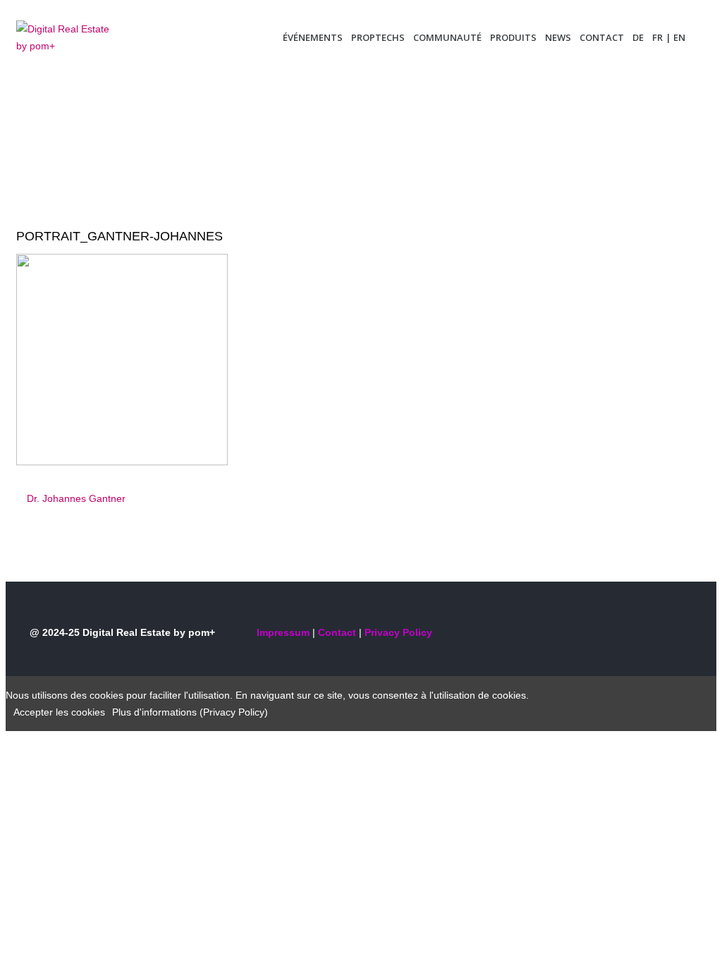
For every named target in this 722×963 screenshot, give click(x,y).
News (558, 37)
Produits (513, 37)
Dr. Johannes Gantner (76, 498)
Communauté (447, 37)
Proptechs (378, 37)
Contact (602, 37)
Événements (313, 37)
